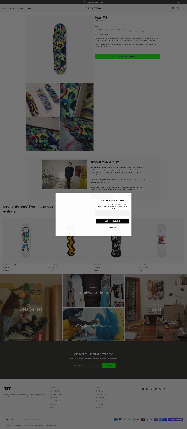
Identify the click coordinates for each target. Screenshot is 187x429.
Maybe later (112, 227)
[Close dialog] (129, 195)
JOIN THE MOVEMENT (112, 221)
